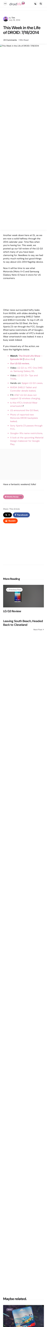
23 (10, 40)
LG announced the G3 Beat (24, 410)
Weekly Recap (14, 497)
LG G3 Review (12, 611)
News (10, 1309)
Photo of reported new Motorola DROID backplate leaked (24, 418)
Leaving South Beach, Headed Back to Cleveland (23, 623)
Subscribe (29, 359)
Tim (13, 17)
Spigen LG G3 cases (32, 383)
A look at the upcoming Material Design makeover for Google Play (26, 441)
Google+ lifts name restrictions (26, 433)
